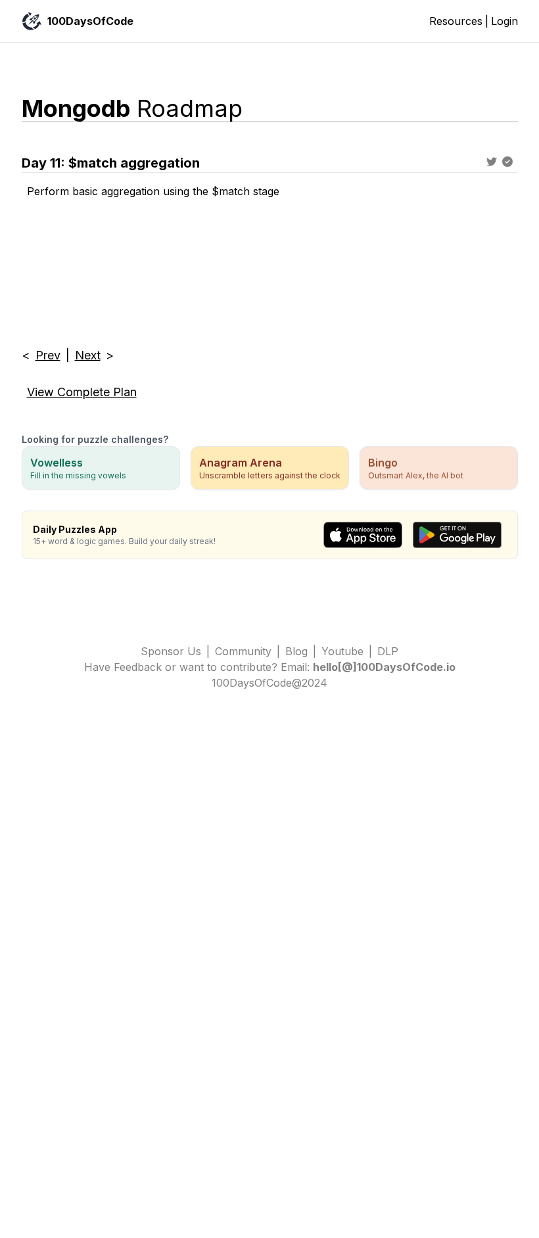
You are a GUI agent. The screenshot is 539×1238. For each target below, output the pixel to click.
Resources (455, 21)
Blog (296, 651)
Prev (47, 355)
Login (504, 21)
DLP (387, 651)
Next (88, 355)
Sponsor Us (171, 651)
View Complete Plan (82, 392)
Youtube (342, 651)
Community (243, 651)
